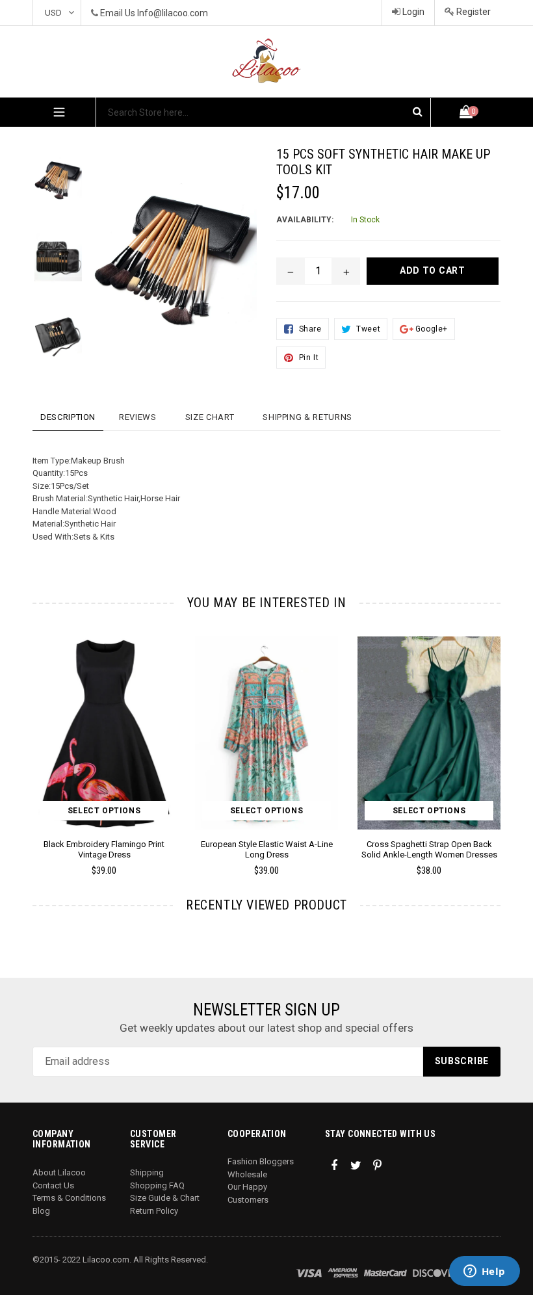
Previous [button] (32, 737)
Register (472, 12)
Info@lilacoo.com (172, 13)
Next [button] (495, 737)
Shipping (147, 1172)
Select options (104, 810)
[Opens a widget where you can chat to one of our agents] (484, 1272)
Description (68, 417)
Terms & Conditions (69, 1198)
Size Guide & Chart (165, 1198)
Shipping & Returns (307, 417)
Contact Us (53, 1185)
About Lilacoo (59, 1172)
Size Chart (210, 417)
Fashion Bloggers (261, 1161)
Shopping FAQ (157, 1185)
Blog (41, 1211)
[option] (48, 185)
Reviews (138, 417)
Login (412, 12)
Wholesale (247, 1174)
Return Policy (154, 1211)
